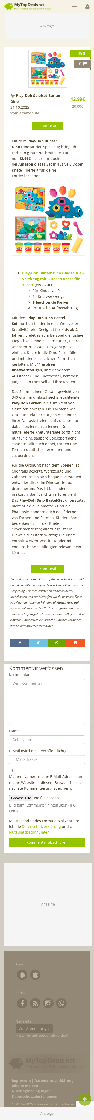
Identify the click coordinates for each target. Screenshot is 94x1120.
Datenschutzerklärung (41, 826)
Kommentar (19, 674)
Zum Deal (47, 125)
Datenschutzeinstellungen (34, 1096)
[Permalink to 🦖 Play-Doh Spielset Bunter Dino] (47, 68)
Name (14, 730)
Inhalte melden (25, 1086)
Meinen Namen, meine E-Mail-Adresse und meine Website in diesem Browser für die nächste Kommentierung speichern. (47, 782)
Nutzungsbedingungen (29, 832)
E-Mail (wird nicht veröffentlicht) (37, 750)
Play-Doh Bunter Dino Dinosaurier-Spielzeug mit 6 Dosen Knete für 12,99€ (53, 279)
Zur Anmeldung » (34, 1028)
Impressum (21, 1080)
